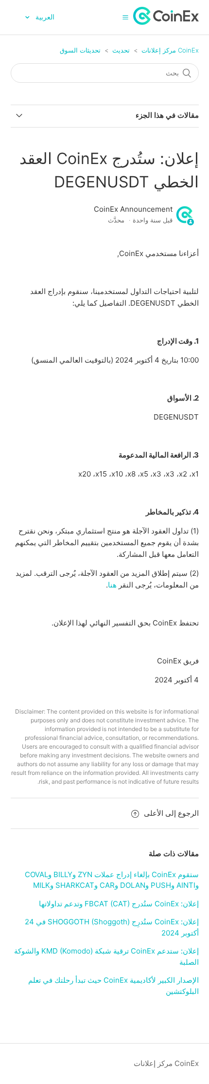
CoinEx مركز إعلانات (170, 50)
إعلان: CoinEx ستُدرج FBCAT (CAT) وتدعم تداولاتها (119, 903)
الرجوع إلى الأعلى (171, 813)
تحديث (121, 50)
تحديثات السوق (80, 50)
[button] (125, 17)
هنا (112, 584)
